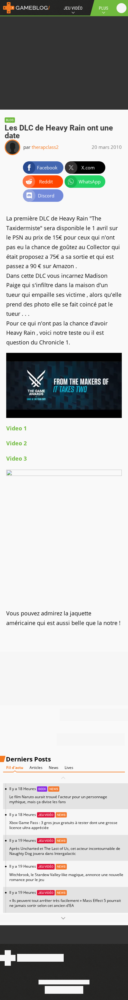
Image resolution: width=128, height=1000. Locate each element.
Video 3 (16, 458)
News (53, 767)
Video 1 (16, 428)
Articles (36, 767)
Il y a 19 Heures (64, 847)
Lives (69, 767)
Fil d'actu (14, 767)
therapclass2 (45, 147)
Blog (10, 120)
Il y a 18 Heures (58, 795)
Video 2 (16, 443)
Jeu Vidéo (73, 8)
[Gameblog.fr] (25, 8)
